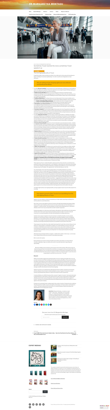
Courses (51, 11)
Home (30, 11)
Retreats (45, 11)
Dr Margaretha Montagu (46, 4)
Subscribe (65, 317)
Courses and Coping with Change (43, 324)
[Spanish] (108, 405)
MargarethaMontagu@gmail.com (60, 14)
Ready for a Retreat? (65, 11)
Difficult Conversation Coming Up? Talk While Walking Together (69, 352)
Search (30, 389)
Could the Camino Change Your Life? (36, 14)
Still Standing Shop (72, 14)
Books (57, 11)
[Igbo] (104, 405)
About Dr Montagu (36, 11)
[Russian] (107, 405)
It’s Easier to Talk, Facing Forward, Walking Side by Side (67, 345)
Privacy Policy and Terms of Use (57, 388)
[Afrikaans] (100, 405)
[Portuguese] (106, 405)
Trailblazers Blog (48, 14)
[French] (103, 405)
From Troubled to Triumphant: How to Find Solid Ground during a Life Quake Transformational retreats (54, 157)
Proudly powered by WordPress (69, 404)
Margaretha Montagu (45, 64)
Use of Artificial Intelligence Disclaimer (58, 378)
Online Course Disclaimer (55, 383)
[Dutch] (101, 405)
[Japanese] (105, 405)
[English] (102, 405)
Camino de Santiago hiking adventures (44, 100)
